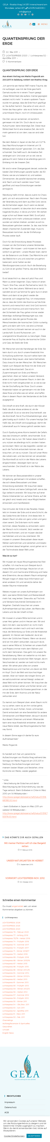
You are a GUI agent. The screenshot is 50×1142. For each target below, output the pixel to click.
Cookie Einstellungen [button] (14, 1136)
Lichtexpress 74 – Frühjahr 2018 (16, 941)
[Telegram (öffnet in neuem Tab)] (32, 14)
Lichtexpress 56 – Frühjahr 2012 (16, 998)
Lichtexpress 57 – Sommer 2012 (16, 995)
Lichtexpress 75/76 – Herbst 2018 (16, 938)
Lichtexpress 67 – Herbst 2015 (15, 963)
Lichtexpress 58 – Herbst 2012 (15, 992)
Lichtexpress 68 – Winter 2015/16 (16, 960)
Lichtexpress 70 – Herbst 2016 (15, 954)
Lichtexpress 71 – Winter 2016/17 (16, 951)
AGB (7, 1112)
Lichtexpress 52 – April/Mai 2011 (16, 1011)
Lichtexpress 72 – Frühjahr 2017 (16, 948)
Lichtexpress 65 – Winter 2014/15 (16, 970)
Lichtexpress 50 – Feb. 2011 (14, 1017)
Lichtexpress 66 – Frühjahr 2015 (16, 967)
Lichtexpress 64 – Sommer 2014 (16, 973)
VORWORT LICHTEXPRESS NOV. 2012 (25, 878)
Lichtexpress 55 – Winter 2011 (15, 1001)
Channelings (8, 1020)
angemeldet (17, 906)
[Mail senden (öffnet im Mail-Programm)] (29, 14)
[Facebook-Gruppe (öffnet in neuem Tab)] (22, 14)
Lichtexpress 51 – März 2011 (14, 1014)
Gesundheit (7, 1026)
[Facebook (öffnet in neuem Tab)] (18, 14)
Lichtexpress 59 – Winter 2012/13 (16, 989)
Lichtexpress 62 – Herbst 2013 (15, 979)
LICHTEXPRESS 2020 (16, 55)
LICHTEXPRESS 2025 (11, 926)
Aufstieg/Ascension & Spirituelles (16, 1023)
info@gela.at (25, 11)
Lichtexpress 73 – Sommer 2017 (16, 945)
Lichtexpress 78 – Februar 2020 (16, 932)
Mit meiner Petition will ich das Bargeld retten (25, 844)
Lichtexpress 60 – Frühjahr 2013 (16, 986)
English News (8, 1033)
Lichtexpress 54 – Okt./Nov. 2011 (16, 1004)
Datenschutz (11, 1107)
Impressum (10, 1102)
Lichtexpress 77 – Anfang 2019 (15, 935)
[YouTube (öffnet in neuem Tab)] (25, 14)
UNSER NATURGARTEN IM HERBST (25, 860)
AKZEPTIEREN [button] (34, 1136)
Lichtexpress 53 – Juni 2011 (14, 1008)
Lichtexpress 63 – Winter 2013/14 (16, 976)
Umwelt (6, 1030)
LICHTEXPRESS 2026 (11, 922)
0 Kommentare (13, 61)
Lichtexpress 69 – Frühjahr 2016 (16, 957)
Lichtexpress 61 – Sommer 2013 (16, 982)
